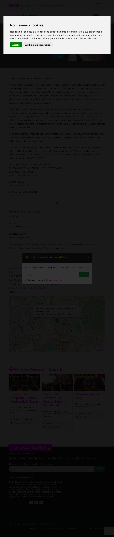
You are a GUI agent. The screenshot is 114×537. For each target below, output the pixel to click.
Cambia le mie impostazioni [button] (38, 45)
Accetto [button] (16, 45)
